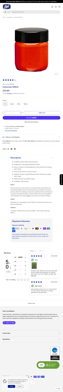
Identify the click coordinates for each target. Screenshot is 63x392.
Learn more (11, 383)
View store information (11, 130)
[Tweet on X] (8, 149)
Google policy (17, 383)
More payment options (31, 122)
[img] (8, 80)
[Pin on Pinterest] (14, 149)
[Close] (29, 377)
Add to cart (42, 112)
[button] (56, 6)
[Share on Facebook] (11, 149)
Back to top (31, 303)
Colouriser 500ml (18, 17)
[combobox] (31, 12)
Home (4, 17)
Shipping (9, 93)
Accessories (10, 17)
